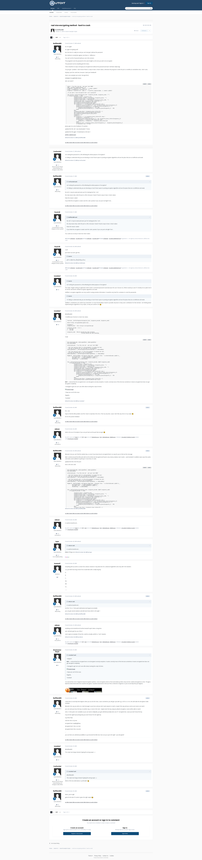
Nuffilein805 (60, 29)
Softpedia (72, 238)
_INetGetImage (105, 437)
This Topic (145, 8)
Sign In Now (125, 833)
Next (57, 37)
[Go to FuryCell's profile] (57, 217)
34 (58, 665)
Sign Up (149, 3)
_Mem (76, 437)
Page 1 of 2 (66, 37)
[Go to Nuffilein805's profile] (52, 30)
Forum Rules (74, 12)
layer (57, 541)
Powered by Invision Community (101, 857)
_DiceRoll (76, 438)
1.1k (58, 165)
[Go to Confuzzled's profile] (57, 157)
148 (58, 289)
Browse (52, 8)
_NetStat (129, 437)
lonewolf (57, 563)
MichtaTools (118, 238)
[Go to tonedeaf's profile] (57, 281)
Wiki (58, 8)
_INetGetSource (95, 437)
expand (144, 83)
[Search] (151, 8)
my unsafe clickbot (92, 142)
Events (66, 12)
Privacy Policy (97, 855)
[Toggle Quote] (67, 181)
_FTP (83, 437)
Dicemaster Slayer (57, 651)
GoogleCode (79, 238)
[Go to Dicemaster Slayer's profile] (57, 657)
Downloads (59, 12)
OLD (85, 437)
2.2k (58, 226)
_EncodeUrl (124, 437)
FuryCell (57, 212)
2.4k (58, 555)
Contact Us (105, 855)
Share (136, 30)
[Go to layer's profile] (57, 547)
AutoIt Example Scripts (71, 31)
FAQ (75, 8)
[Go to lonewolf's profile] (57, 569)
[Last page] (60, 37)
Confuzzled (57, 151)
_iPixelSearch (70, 438)
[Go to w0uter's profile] (57, 434)
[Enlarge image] (100, 304)
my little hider (85, 142)
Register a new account (77, 833)
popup (149, 83)
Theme (90, 855)
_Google (133, 437)
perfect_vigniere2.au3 (70, 134)
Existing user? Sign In (138, 3)
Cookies (112, 855)
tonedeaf (57, 276)
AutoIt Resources (66, 8)
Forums (51, 12)
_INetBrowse (112, 437)
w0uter (57, 429)
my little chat (68, 142)
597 (58, 57)
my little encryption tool (76, 142)
